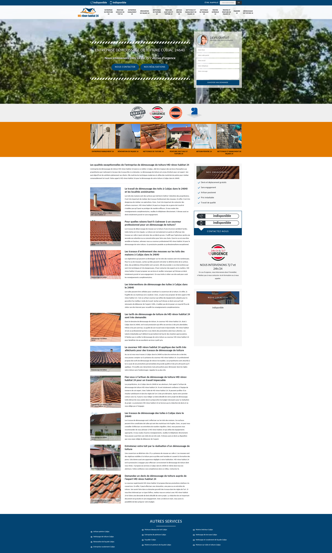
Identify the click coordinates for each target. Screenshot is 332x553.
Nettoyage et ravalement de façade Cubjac (211, 540)
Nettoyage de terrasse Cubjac (206, 535)
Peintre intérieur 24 (215, 12)
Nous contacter (125, 67)
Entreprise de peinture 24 (108, 12)
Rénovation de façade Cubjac (103, 542)
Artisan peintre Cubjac (101, 532)
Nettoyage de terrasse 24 (204, 12)
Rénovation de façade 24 (144, 12)
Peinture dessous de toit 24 (120, 12)
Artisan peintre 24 (179, 12)
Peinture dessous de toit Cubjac (156, 530)
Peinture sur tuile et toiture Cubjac (208, 545)
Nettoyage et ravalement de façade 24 (190, 12)
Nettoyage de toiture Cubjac (103, 537)
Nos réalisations (154, 67)
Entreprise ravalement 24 (132, 12)
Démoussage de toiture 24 (248, 12)
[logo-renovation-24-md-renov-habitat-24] (88, 12)
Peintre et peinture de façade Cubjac (158, 545)
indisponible (100, 2)
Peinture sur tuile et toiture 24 (168, 12)
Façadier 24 (237, 12)
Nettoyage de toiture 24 (157, 12)
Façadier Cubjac (150, 540)
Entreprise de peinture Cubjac (155, 535)
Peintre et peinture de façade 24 (226, 12)
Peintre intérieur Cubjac (204, 530)
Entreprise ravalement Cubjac (104, 547)
